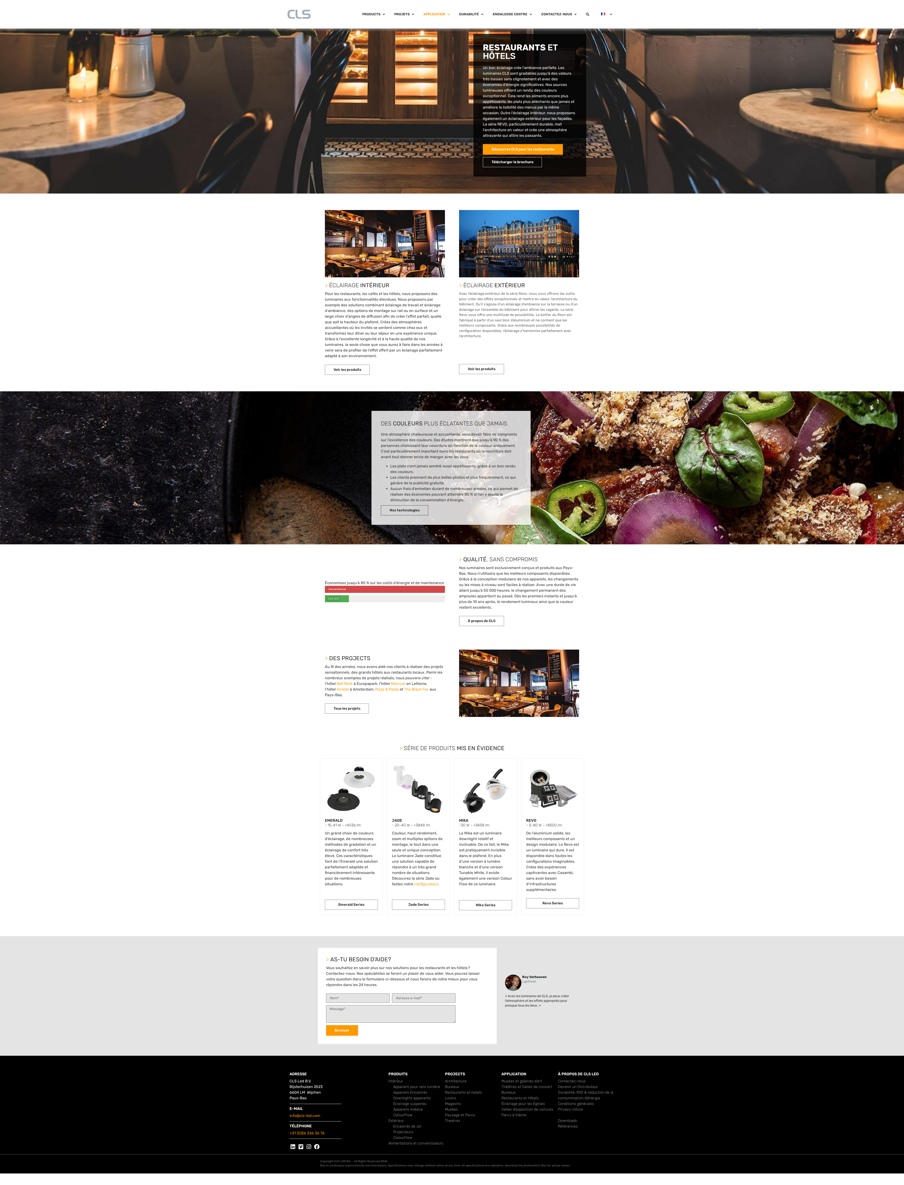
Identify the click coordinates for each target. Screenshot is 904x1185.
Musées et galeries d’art (521, 1081)
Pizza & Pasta (387, 689)
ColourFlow (402, 1115)
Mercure (398, 683)
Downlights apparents (412, 1098)
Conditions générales (576, 1103)
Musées (451, 1109)
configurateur (426, 884)
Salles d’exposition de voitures (527, 1109)
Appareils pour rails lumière (416, 1086)
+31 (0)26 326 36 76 (307, 1133)
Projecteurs (403, 1132)
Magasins (453, 1103)
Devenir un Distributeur (578, 1086)
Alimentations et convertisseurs (415, 1143)
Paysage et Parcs (460, 1115)
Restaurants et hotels (463, 1092)
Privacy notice (570, 1109)
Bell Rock (345, 683)
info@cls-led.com (305, 1115)
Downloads (567, 1120)
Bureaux (452, 1086)
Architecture (456, 1081)
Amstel (343, 689)
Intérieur (395, 1081)
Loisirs (450, 1098)
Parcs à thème (513, 1115)
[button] (464, 684)
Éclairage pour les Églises (523, 1103)
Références (568, 1126)
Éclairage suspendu (410, 1103)
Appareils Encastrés (410, 1092)
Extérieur (396, 1120)
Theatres (452, 1120)
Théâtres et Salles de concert (526, 1086)
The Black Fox (416, 689)
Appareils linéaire (408, 1109)
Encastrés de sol (407, 1126)
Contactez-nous (572, 1081)
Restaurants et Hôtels (520, 1098)
